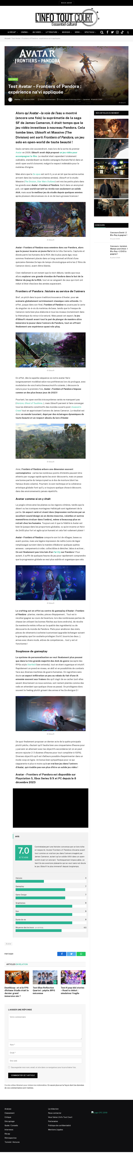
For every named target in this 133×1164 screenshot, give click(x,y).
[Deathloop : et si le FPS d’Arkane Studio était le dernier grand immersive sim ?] (17, 977)
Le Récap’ (12, 32)
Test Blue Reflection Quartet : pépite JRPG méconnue (44, 991)
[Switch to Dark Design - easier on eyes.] (128, 32)
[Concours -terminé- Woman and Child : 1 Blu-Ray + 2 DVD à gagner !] (101, 249)
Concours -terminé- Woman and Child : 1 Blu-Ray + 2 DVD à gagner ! (119, 250)
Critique (8, 1117)
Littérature (51, 32)
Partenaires (53, 1121)
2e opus (37, 174)
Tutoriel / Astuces (12, 1142)
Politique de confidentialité (59, 1125)
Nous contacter (54, 1113)
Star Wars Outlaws (46, 181)
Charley (17, 99)
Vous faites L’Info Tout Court (60, 1117)
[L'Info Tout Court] (66, 17)
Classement (10, 1113)
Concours (100, 225)
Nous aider (66, 3)
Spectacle (89, 32)
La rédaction (53, 1109)
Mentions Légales (55, 1130)
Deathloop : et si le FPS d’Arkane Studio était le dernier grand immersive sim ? (17, 992)
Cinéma (24, 32)
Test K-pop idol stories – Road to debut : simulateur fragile (72, 991)
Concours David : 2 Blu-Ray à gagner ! (118, 234)
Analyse (8, 1109)
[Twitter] (7, 125)
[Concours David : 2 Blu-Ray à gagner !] (101, 236)
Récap (7, 1134)
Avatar (19, 152)
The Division (30, 181)
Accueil (7, 38)
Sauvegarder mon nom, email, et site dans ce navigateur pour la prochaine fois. (43, 1067)
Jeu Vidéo (36, 32)
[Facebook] (7, 119)
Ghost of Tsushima (33, 403)
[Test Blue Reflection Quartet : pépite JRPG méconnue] (45, 977)
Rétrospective (10, 1138)
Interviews (9, 1130)
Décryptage (10, 1121)
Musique (66, 32)
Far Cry (57, 552)
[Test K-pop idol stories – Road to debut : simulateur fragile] (73, 977)
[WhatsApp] (7, 132)
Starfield (31, 664)
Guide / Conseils (11, 1125)
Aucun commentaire (47, 99)
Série (77, 32)
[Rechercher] (102, 32)
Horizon (20, 403)
